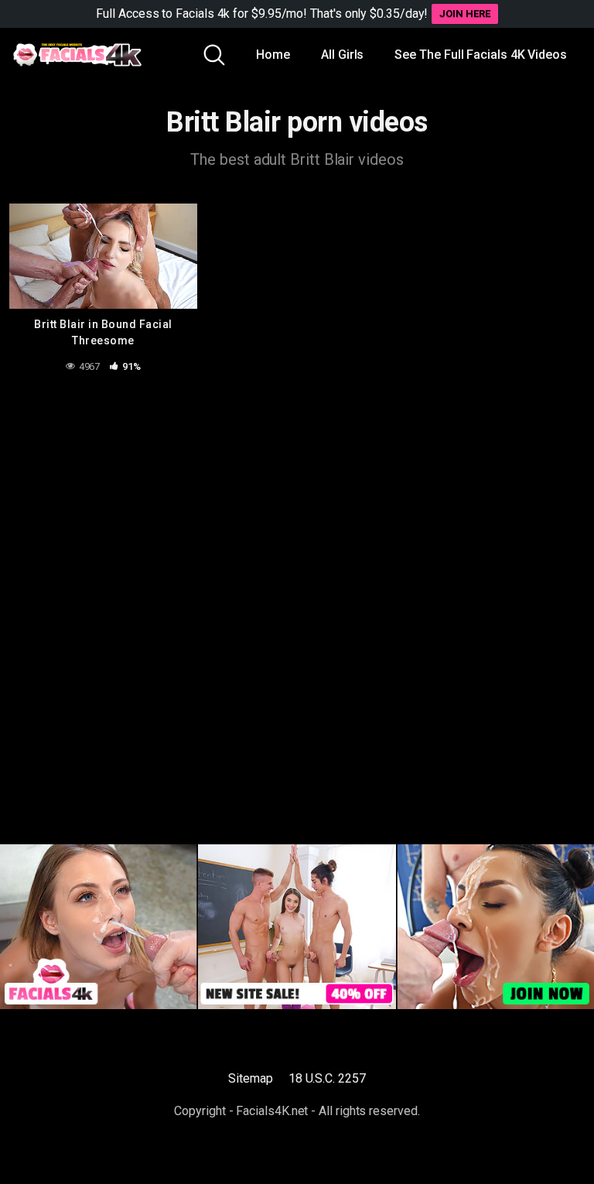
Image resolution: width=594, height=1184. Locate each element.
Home (273, 54)
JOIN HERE (464, 13)
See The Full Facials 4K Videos (480, 54)
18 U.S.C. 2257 (327, 1078)
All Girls (342, 54)
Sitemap (250, 1078)
